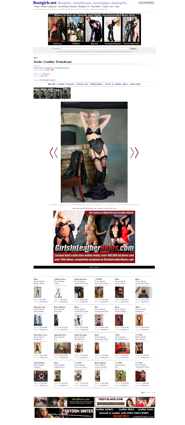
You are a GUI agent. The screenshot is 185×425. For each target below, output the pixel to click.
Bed (96, 307)
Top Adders (95, 6)
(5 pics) (105, 285)
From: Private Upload (39, 70)
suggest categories (50, 80)
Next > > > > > (148, 393)
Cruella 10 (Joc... (60, 279)
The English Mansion (113, 44)
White (137, 307)
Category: (36, 80)
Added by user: (38, 74)
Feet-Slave (135, 84)
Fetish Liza (57, 44)
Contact (105, 6)
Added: (36, 299)
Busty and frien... (60, 307)
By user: (37, 302)
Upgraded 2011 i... (60, 335)
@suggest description (62, 68)
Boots (36, 279)
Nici (55, 339)
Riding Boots (97, 84)
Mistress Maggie (120, 311)
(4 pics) (145, 285)
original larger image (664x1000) (80, 208)
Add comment (94, 267)
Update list (52, 6)
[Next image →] (94, 202)
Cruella (56, 283)
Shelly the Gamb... (81, 335)
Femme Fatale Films (131, 44)
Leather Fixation (38, 68)
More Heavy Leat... (41, 335)
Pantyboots (46, 74)
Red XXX (94, 44)
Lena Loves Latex (81, 367)
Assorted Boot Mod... (82, 283)
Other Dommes (120, 283)
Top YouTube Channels (67, 6)
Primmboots (139, 311)
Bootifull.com (79, 339)
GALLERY (58, 285)
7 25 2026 (98, 279)
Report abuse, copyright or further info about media (103, 208)
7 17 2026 (138, 335)
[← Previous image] (56, 177)
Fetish (117, 335)
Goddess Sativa (59, 367)
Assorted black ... (40, 363)
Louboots (37, 367)
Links (117, 6)
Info (111, 6)
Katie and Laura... (81, 279)
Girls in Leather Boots (116, 84)
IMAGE (36, 285)
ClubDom (76, 44)
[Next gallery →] (137, 177)
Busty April (58, 311)
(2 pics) (105, 313)
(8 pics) (84, 285)
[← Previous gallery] (51, 177)
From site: (36, 76)
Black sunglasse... (101, 363)
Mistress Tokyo (39, 283)
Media (43, 6)
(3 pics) (44, 313)
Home (37, 6)
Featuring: (36, 66)
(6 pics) (64, 285)
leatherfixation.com (49, 68)
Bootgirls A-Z (83, 6)
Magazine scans (39, 307)
